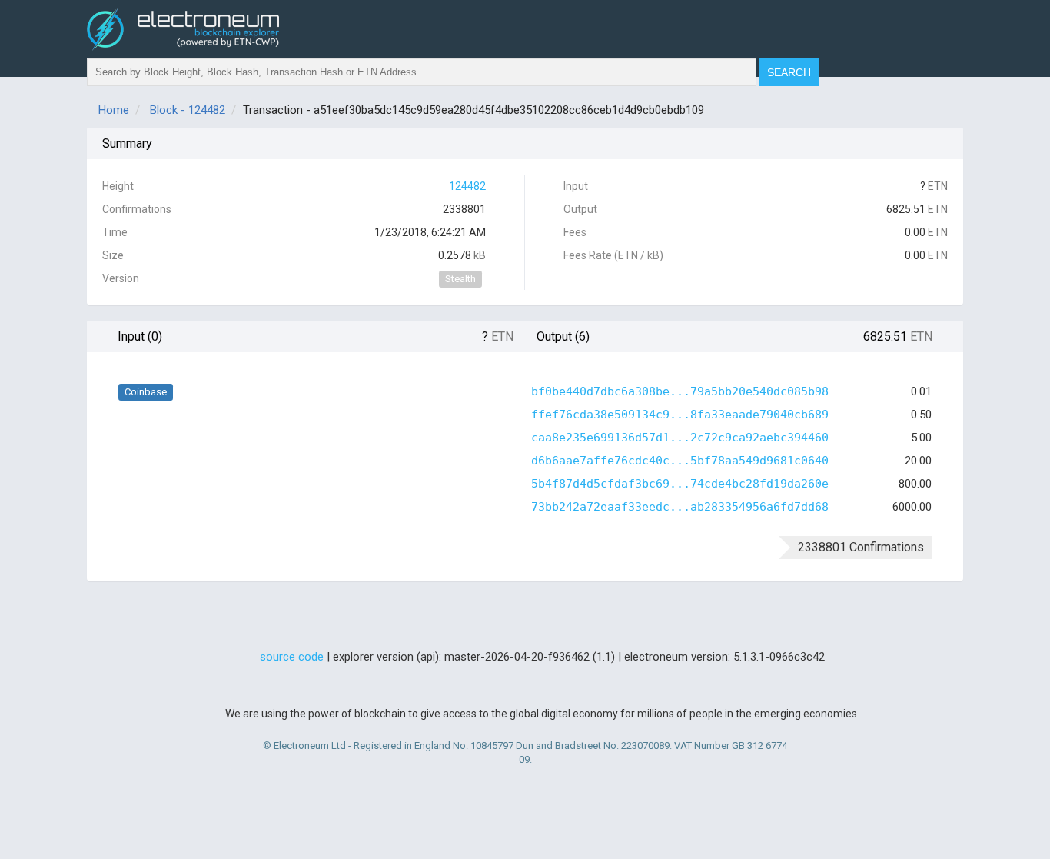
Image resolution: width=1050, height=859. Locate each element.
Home (113, 110)
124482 (467, 186)
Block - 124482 (187, 110)
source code (292, 657)
